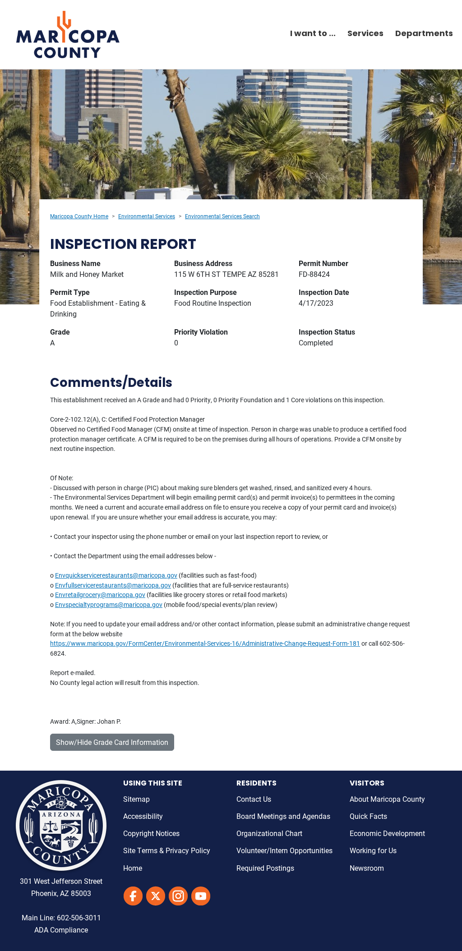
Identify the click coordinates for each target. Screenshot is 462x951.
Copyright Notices (151, 833)
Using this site (152, 783)
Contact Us (253, 799)
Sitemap (136, 799)
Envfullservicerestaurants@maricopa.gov (113, 585)
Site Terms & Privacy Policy (166, 850)
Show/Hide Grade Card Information (112, 742)
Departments (424, 34)
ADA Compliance (61, 929)
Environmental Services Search (222, 216)
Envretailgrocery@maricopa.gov (100, 594)
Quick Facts (368, 816)
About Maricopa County (387, 799)
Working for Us (373, 850)
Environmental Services (146, 216)
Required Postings (265, 868)
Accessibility (143, 816)
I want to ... (313, 34)
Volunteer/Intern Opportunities (284, 850)
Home (132, 868)
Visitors (367, 783)
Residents (256, 783)
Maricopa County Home (79, 216)
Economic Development (387, 833)
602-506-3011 (79, 917)
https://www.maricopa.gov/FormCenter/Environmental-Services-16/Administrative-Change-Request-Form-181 (205, 643)
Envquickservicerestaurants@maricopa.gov (116, 575)
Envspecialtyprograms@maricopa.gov (108, 604)
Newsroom (367, 868)
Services (365, 34)
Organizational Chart (269, 833)
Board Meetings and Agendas (283, 816)
